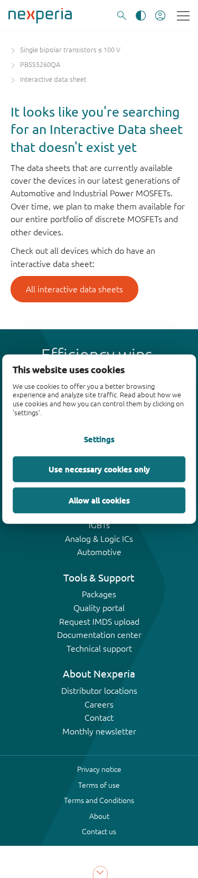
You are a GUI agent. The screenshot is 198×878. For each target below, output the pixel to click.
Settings (99, 438)
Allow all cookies (99, 499)
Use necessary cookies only (99, 468)
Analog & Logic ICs (99, 538)
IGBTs (99, 525)
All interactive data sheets (74, 289)
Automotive (99, 552)
